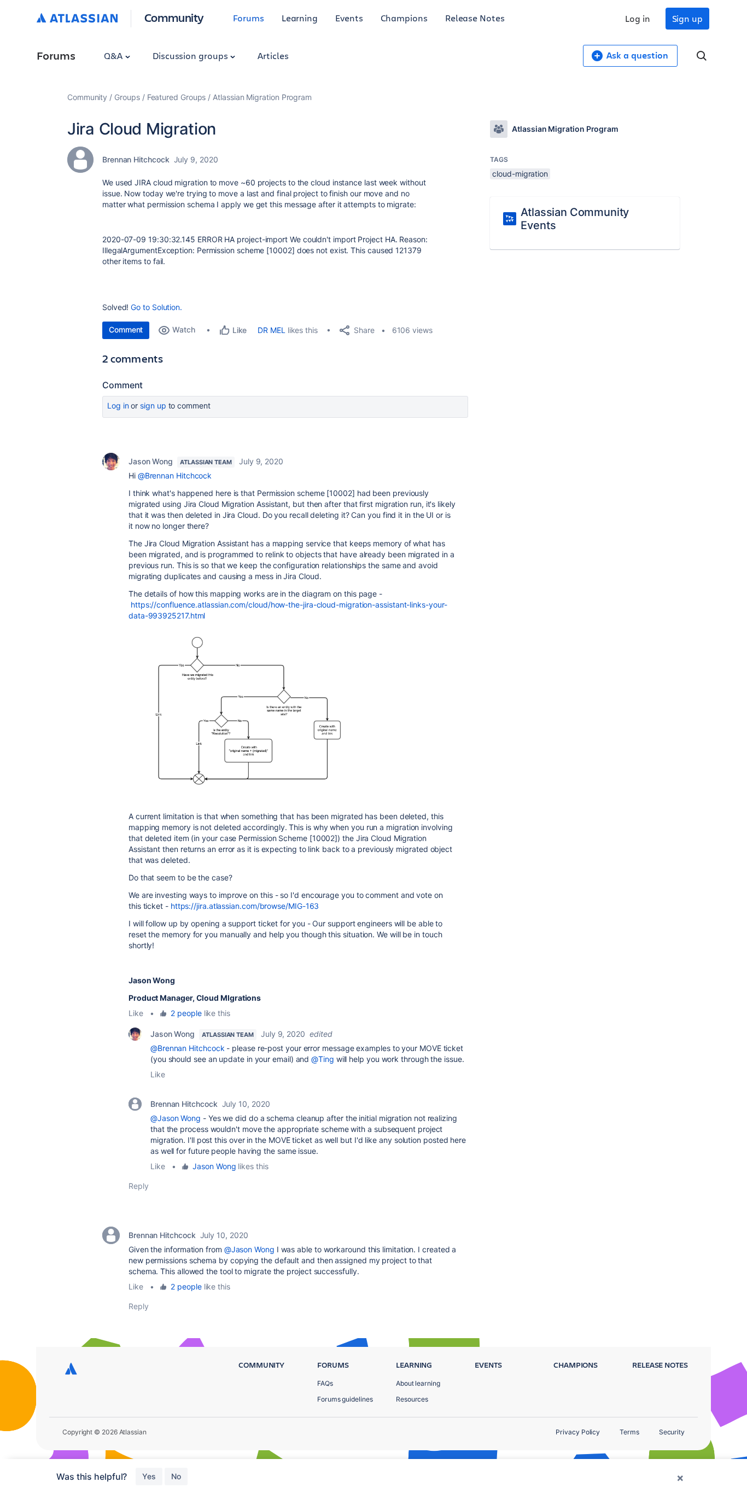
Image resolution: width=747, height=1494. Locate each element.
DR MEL (271, 330)
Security (672, 1432)
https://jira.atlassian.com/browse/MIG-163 (245, 906)
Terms (629, 1432)
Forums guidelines (345, 1399)
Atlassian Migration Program (262, 97)
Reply (139, 1185)
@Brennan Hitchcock (175, 475)
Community (174, 17)
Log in (637, 18)
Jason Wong (151, 461)
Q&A (114, 55)
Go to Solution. (156, 307)
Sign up (687, 18)
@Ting (322, 1059)
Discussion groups (191, 55)
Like (136, 1013)
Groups (127, 97)
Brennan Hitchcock (136, 159)
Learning (300, 18)
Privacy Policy (578, 1432)
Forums (248, 18)
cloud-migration (520, 173)
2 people (186, 1013)
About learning (418, 1383)
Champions (404, 18)
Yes (149, 1476)
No (176, 1476)
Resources (412, 1399)
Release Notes (475, 18)
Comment (126, 329)
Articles (273, 55)
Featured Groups (176, 97)
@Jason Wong (175, 1118)
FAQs (325, 1383)
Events (349, 18)
